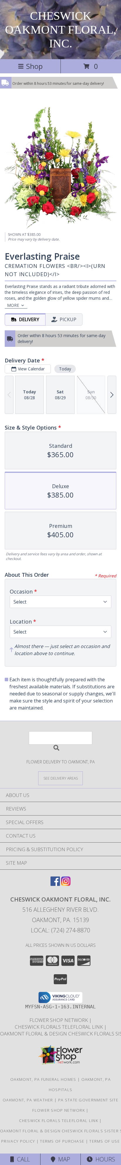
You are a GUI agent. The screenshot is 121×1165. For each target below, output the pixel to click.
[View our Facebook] (55, 884)
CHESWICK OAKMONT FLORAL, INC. (60, 29)
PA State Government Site (88, 1100)
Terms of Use (104, 1141)
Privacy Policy (18, 1141)
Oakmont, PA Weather (28, 1100)
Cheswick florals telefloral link (59, 1026)
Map (62, 1159)
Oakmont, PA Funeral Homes (43, 1079)
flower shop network (59, 1020)
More (13, 305)
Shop (34, 66)
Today (65, 369)
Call (22, 1159)
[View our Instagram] (65, 884)
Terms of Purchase (62, 1141)
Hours (104, 1159)
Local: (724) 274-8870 (60, 930)
